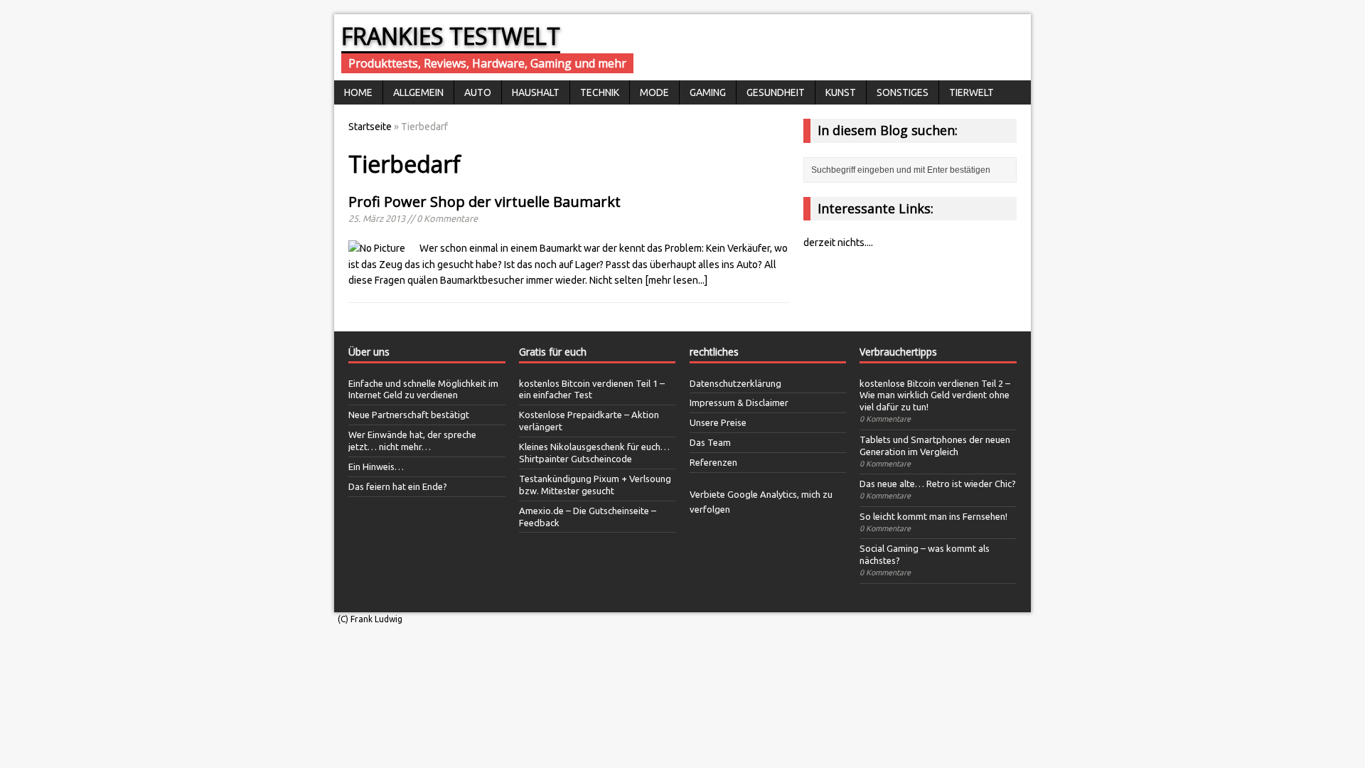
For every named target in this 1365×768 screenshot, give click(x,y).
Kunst (840, 92)
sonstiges (902, 92)
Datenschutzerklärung (735, 383)
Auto (477, 92)
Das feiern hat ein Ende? (397, 486)
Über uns (369, 351)
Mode (654, 92)
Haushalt (536, 92)
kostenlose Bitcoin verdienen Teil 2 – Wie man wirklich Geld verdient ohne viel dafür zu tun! (935, 395)
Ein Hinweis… (376, 466)
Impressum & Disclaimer (739, 402)
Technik (599, 92)
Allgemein (418, 92)
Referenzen (713, 462)
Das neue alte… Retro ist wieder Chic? (938, 484)
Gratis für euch (553, 351)
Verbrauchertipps (898, 351)
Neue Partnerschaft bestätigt (408, 415)
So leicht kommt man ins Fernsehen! (933, 516)
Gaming (708, 92)
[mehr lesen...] (676, 280)
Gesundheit (775, 92)
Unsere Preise (718, 422)
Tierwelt (971, 92)
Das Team (710, 442)
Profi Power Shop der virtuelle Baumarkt (484, 201)
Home (358, 92)
